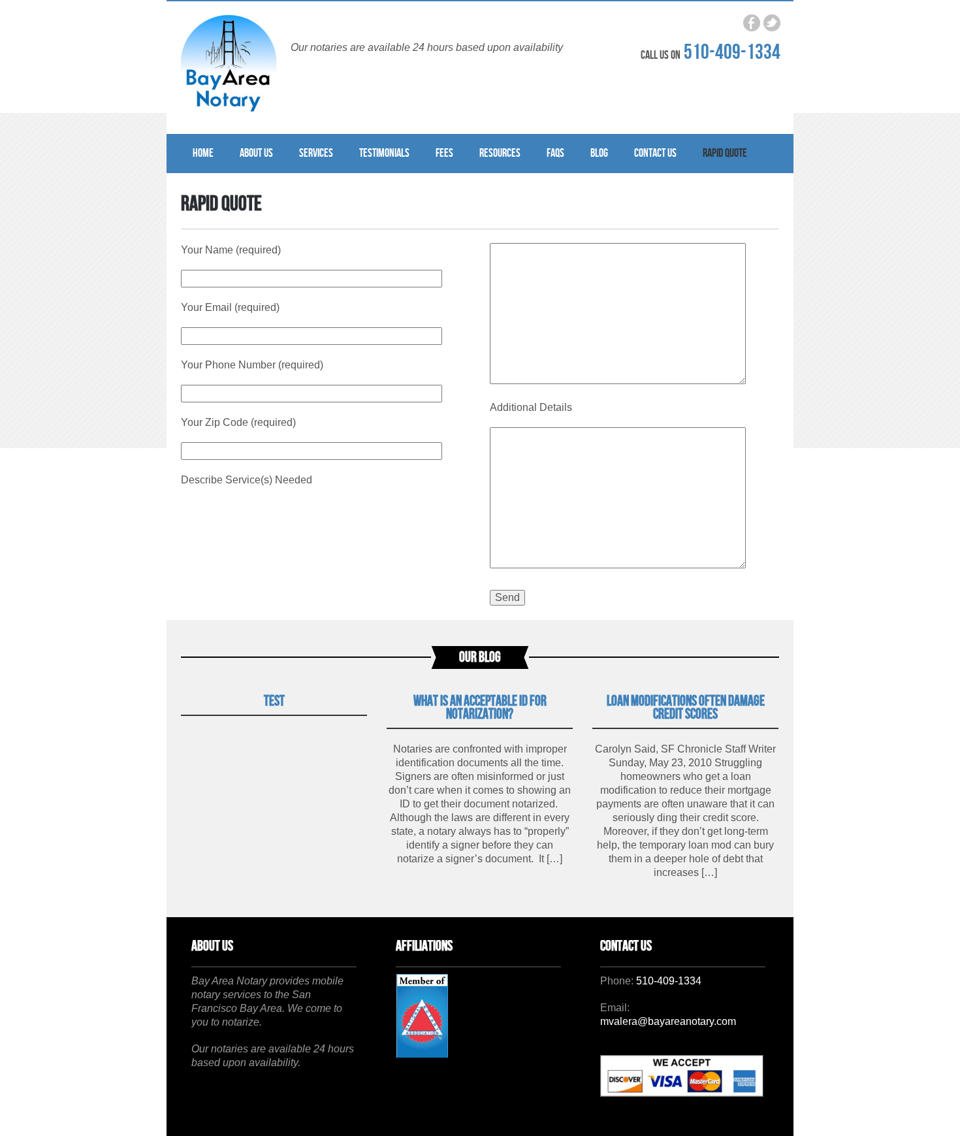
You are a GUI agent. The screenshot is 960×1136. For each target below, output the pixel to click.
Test (274, 701)
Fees (444, 153)
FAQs (555, 153)
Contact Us (655, 153)
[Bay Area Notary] (229, 65)
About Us (256, 153)
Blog (599, 153)
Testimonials (384, 153)
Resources (499, 153)
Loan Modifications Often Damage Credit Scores (686, 707)
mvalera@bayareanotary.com (668, 1021)
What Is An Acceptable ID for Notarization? (480, 707)
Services (316, 153)
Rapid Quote (725, 153)
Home (203, 153)
